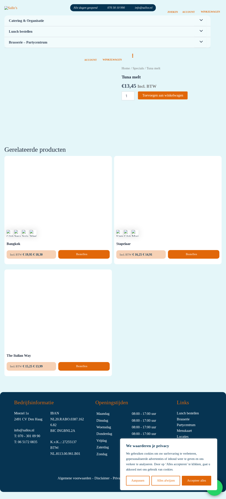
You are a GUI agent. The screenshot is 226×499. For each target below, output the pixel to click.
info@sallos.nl (144, 7)
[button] (173, 7)
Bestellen (82, 254)
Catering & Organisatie (26, 21)
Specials (138, 68)
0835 (33, 442)
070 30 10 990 (116, 7)
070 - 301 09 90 (29, 436)
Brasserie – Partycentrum (28, 42)
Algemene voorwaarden (74, 478)
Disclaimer (101, 478)
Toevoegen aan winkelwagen (162, 95)
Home (126, 68)
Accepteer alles (196, 480)
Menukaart (184, 431)
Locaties (182, 436)
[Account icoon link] (188, 7)
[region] (168, 464)
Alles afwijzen (166, 480)
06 (20, 442)
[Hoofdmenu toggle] (132, 55)
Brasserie (183, 419)
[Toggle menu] (200, 20)
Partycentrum (186, 425)
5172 (26, 442)
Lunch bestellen (20, 31)
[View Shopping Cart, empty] (210, 7)
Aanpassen (137, 480)
